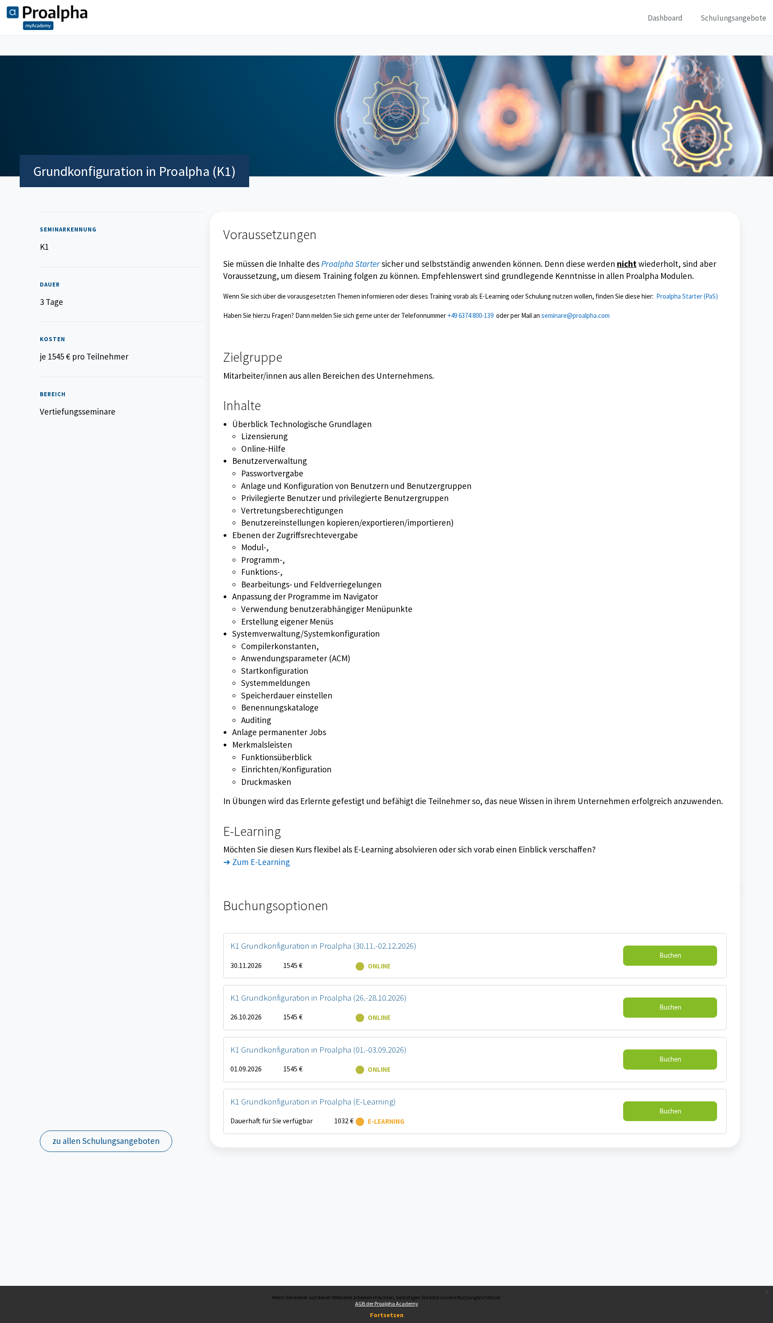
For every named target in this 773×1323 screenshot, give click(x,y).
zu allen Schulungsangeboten (106, 1140)
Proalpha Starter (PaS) (687, 296)
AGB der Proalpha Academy (386, 1303)
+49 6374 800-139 (470, 315)
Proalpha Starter (350, 263)
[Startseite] (47, 17)
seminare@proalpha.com (575, 315)
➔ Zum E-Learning (256, 861)
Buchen (670, 955)
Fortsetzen (386, 1315)
